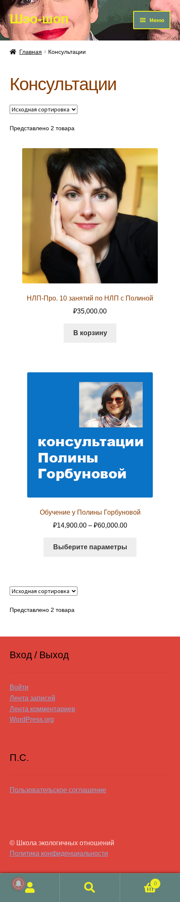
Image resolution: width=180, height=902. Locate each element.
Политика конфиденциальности (59, 853)
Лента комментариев (42, 709)
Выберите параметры (90, 547)
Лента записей (32, 698)
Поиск (90, 888)
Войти (19, 687)
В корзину (90, 332)
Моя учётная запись (30, 888)
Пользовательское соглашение (58, 789)
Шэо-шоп (39, 18)
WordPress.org (32, 719)
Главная (30, 51)
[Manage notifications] (18, 883)
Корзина (138, 881)
